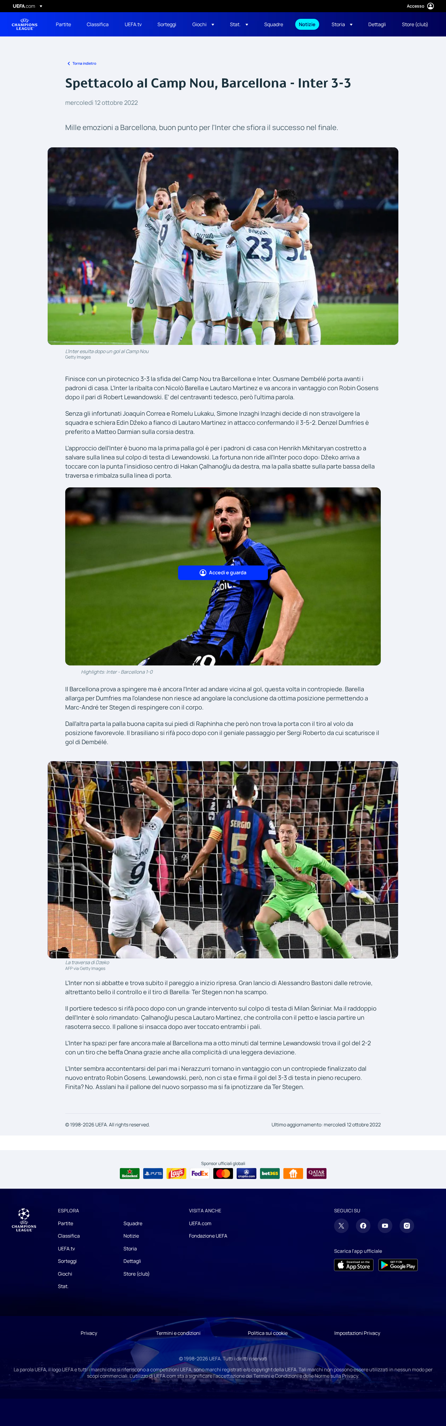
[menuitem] (64, 24)
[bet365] (270, 1173)
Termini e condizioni (178, 1333)
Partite (65, 1223)
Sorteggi (67, 1261)
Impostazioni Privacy (357, 1333)
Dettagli (132, 1261)
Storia (130, 1248)
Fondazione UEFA (208, 1235)
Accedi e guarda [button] (227, 572)
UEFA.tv (66, 1248)
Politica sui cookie (268, 1333)
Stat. (63, 1286)
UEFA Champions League (24, 24)
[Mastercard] (223, 1173)
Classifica (69, 1235)
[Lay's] (176, 1173)
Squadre (132, 1223)
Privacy (89, 1333)
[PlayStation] (153, 1173)
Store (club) (136, 1273)
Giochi (65, 1273)
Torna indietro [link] (84, 63)
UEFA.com (200, 1223)
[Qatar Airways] (316, 1173)
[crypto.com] (246, 1173)
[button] (203, 24)
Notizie (131, 1235)
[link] (63, 24)
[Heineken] (130, 1173)
